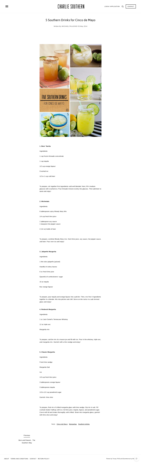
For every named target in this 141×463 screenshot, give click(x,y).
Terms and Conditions (19, 458)
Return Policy (43, 458)
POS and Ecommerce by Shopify (127, 458)
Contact (130, 6)
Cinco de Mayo (62, 424)
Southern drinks (84, 424)
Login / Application (112, 6)
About (6, 458)
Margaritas (73, 424)
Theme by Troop (111, 458)
